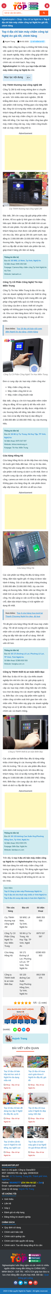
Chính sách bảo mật (13, 1232)
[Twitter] (20, 1283)
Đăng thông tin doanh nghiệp (17, 1217)
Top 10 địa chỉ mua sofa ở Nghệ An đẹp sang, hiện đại (37, 1111)
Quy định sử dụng (12, 1227)
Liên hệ (7, 1203)
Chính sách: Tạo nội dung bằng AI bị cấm (23, 1245)
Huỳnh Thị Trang (26, 1189)
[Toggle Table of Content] (27, 77)
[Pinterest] (35, 1283)
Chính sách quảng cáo (14, 1236)
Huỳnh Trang (10, 42)
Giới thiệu (8, 1199)
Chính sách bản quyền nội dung (18, 1241)
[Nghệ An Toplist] (25, 5)
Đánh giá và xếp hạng (14, 1212)
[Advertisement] (25, 152)
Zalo (41, 1182)
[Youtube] (30, 1283)
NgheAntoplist (8, 19)
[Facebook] (15, 1283)
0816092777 (15, 1182)
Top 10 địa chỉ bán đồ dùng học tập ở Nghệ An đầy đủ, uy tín (13, 1111)
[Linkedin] (25, 1283)
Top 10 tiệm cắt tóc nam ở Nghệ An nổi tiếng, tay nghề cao (12, 1145)
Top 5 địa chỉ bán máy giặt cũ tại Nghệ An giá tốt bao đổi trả (37, 1145)
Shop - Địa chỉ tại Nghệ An (29, 19)
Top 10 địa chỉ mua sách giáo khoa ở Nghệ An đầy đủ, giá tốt (37, 1075)
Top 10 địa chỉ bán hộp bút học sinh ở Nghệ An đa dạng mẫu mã (12, 1075)
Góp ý (7, 1208)
